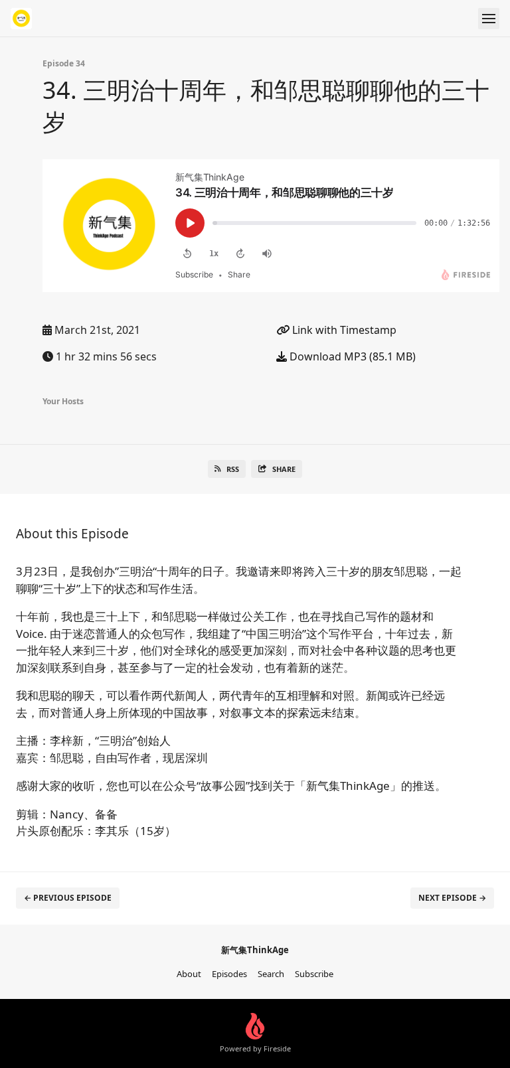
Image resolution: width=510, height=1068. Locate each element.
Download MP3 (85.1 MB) (351, 356)
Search (271, 974)
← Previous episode (68, 897)
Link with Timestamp (343, 330)
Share (284, 469)
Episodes (229, 974)
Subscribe (314, 974)
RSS (232, 469)
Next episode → (452, 897)
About (189, 974)
